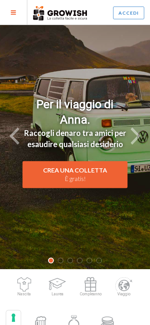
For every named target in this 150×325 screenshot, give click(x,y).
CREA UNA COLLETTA (75, 175)
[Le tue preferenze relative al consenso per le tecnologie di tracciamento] (13, 317)
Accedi (128, 13)
